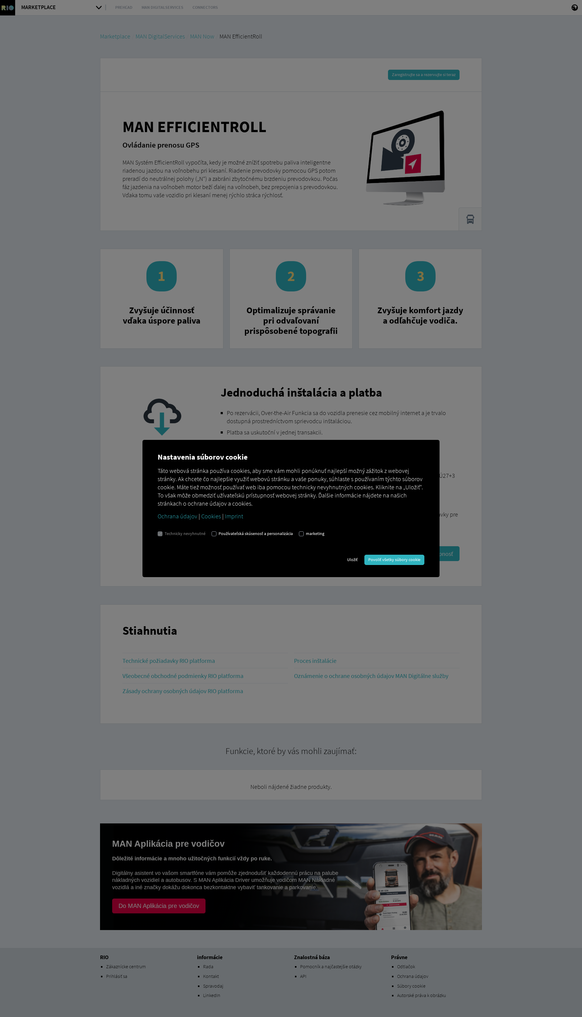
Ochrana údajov (177, 516)
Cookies (211, 516)
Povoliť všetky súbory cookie (394, 559)
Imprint (234, 516)
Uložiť (352, 559)
